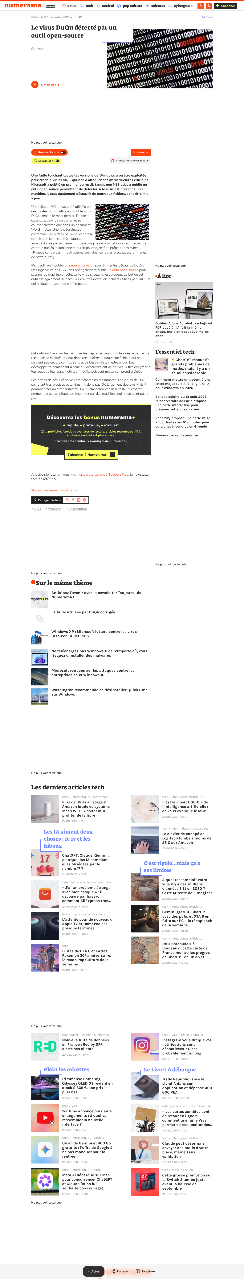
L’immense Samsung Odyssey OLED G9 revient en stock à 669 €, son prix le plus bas (87, 1085)
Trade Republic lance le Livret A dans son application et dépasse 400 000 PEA (187, 1085)
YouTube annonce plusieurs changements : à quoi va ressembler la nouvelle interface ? (87, 1118)
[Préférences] (209, 6)
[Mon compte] (200, 6)
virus (37, 508)
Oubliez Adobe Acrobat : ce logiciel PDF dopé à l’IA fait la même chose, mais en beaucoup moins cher (183, 329)
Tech (209, 17)
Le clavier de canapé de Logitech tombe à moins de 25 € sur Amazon (186, 838)
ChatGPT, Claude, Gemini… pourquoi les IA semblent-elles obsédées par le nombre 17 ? (86, 862)
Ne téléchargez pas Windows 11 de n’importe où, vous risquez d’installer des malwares (99, 653)
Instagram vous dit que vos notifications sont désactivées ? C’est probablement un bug (187, 1046)
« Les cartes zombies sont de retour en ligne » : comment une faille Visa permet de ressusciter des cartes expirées (186, 1118)
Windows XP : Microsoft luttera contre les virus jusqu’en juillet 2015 (94, 633)
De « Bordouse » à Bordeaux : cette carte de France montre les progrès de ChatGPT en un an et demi (186, 950)
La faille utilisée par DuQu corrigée (83, 612)
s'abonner (228, 6)
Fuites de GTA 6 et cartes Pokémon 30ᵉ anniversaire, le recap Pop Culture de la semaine (86, 957)
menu (50, 5)
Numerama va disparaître (176, 435)
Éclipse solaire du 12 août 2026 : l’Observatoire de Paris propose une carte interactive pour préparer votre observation (182, 403)
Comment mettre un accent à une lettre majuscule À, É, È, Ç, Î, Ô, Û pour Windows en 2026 (183, 383)
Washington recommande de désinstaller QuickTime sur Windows (99, 692)
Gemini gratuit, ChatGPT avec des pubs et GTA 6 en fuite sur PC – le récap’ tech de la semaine (187, 918)
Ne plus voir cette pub (46, 142)
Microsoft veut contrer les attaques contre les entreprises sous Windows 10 (93, 672)
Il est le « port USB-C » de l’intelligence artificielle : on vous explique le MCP (185, 806)
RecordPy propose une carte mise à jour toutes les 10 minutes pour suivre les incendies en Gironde (182, 422)
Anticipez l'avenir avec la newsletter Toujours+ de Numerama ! (96, 595)
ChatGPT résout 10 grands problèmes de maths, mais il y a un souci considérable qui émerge (190, 366)
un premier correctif (78, 265)
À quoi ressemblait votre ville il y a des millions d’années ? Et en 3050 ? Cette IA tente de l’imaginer (187, 886)
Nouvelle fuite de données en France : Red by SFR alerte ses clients (85, 1044)
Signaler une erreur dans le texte (54, 490)
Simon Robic (50, 85)
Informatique (77, 508)
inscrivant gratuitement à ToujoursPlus (99, 474)
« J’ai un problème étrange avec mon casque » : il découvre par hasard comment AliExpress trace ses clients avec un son (86, 894)
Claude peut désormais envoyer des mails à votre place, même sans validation (185, 1150)
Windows (54, 508)
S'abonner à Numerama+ (87, 455)
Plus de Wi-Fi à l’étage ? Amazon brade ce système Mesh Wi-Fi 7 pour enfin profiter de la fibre (86, 809)
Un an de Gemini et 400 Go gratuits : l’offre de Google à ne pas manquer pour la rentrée (87, 1150)
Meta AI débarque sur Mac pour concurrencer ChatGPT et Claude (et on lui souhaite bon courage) (87, 1181)
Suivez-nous (140, 152)
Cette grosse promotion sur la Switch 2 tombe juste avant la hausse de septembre (187, 1182)
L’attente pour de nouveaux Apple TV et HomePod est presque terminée (87, 923)
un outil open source (123, 270)
